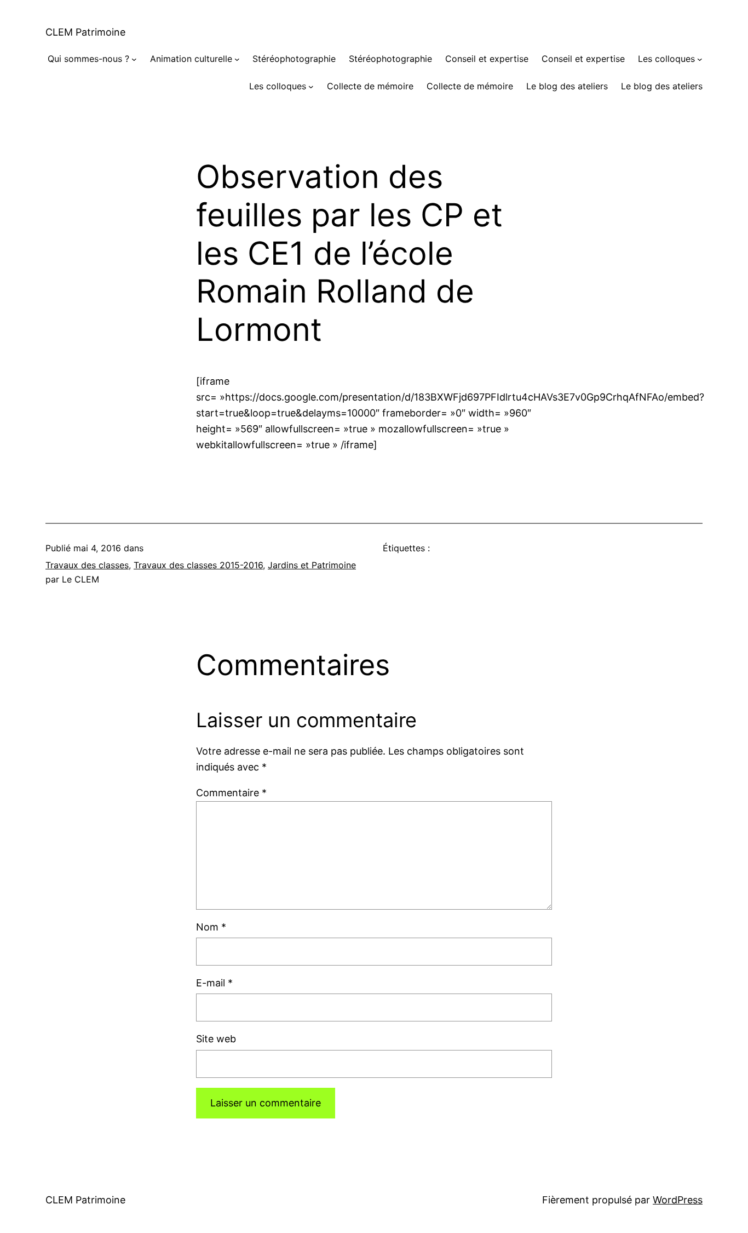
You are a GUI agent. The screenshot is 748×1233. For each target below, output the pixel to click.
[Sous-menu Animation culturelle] (237, 59)
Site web (216, 1038)
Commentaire (231, 792)
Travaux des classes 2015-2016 (198, 565)
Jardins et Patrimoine (312, 565)
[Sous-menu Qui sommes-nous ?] (134, 59)
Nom (211, 927)
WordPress (678, 1200)
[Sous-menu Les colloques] (700, 59)
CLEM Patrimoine (85, 32)
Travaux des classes (87, 565)
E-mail (214, 983)
